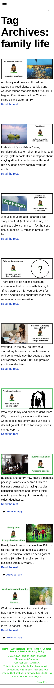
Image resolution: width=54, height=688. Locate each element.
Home (5, 649)
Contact (47, 649)
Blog (29, 649)
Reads (37, 649)
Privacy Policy (36, 651)
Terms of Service (18, 651)
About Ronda (18, 649)
